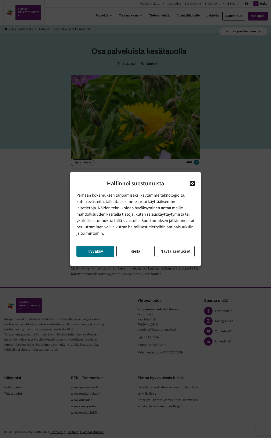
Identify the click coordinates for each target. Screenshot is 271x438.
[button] (192, 183)
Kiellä (135, 251)
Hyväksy (95, 251)
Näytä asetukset (175, 251)
